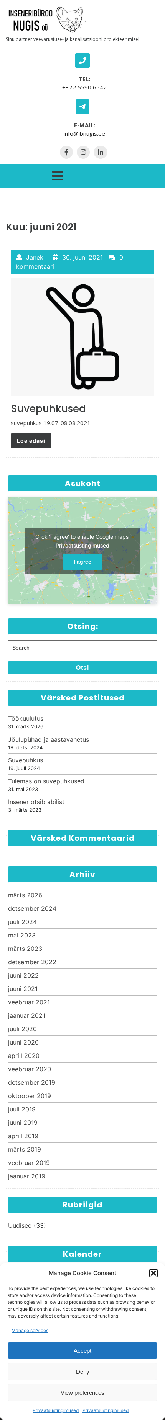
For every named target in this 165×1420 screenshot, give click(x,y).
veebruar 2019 (29, 1163)
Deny (82, 1371)
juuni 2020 (23, 1042)
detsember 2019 (31, 1082)
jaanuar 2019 (26, 1176)
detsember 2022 (32, 962)
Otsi (82, 668)
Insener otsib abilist (36, 802)
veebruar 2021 (29, 1002)
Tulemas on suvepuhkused (46, 781)
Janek (34, 257)
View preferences (82, 1392)
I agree (82, 562)
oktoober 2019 (29, 1096)
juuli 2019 (22, 1109)
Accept (82, 1350)
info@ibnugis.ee (84, 133)
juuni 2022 (23, 975)
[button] (153, 1273)
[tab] (57, 174)
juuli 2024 (22, 922)
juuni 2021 (23, 989)
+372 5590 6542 (84, 87)
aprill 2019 (23, 1136)
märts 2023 (25, 948)
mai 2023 (22, 935)
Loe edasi (31, 440)
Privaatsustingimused (56, 1410)
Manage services (30, 1330)
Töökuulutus (25, 718)
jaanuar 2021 (26, 1015)
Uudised (20, 1225)
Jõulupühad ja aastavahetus (48, 739)
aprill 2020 (24, 1055)
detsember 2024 (32, 908)
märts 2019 (24, 1149)
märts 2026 (25, 895)
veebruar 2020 (29, 1069)
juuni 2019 (23, 1122)
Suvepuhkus (25, 760)
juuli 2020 (22, 1029)
